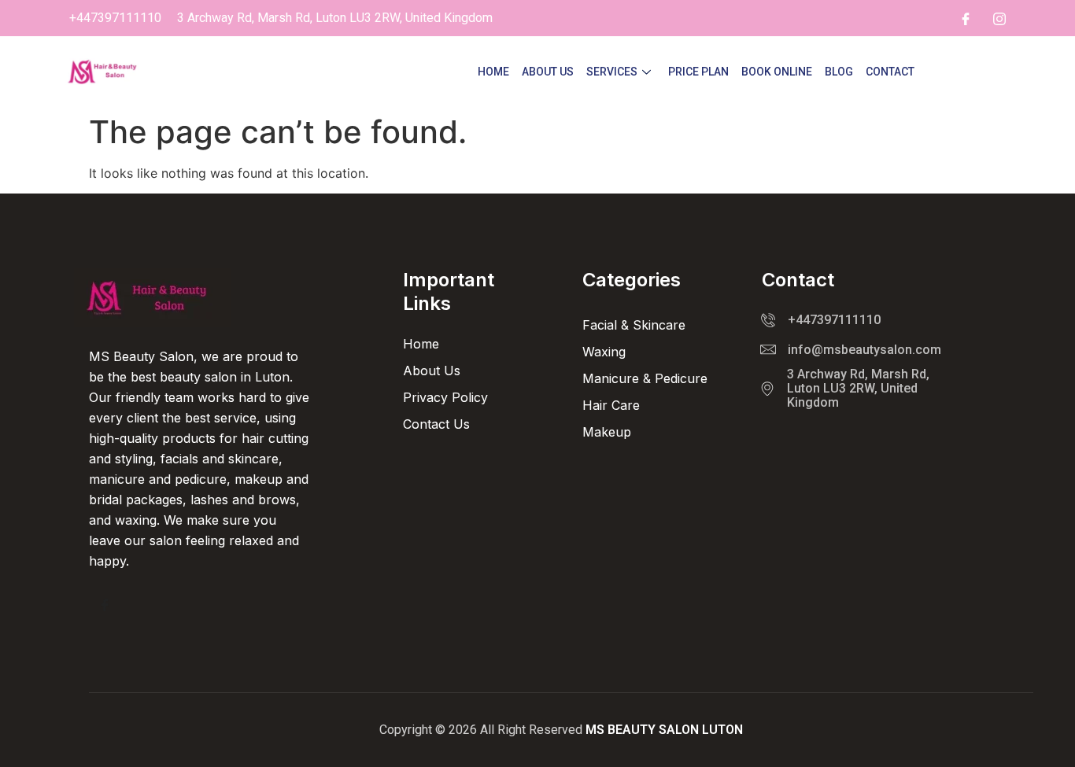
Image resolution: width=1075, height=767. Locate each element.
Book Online (776, 71)
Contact (890, 71)
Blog (839, 71)
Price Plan (698, 71)
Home (493, 71)
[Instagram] (999, 18)
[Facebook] (965, 18)
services (611, 71)
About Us (548, 71)
